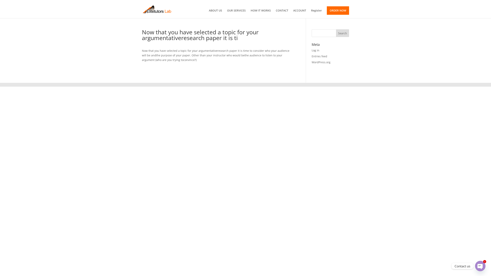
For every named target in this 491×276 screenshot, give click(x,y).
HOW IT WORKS (261, 10)
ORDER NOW (338, 10)
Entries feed (319, 56)
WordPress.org (321, 62)
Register (316, 10)
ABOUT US (215, 10)
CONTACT (282, 10)
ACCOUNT (299, 10)
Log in (315, 50)
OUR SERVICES (236, 10)
